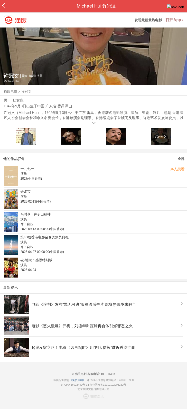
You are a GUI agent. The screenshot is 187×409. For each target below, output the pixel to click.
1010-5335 (107, 374)
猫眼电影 (10, 91)
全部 (181, 159)
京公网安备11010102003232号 (108, 384)
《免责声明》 (77, 380)
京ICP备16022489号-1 (74, 384)
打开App (173, 20)
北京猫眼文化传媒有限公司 (93, 389)
